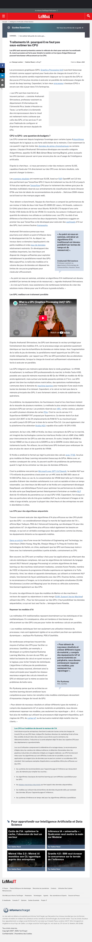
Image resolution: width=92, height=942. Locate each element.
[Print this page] (2, 80)
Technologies (38, 895)
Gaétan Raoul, (30, 62)
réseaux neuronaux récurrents (30, 785)
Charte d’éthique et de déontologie (20, 888)
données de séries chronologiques (54, 146)
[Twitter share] (2, 70)
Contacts (53, 888)
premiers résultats (21, 179)
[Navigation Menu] (3, 16)
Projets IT (44, 900)
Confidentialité (7, 934)
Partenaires (28, 895)
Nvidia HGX (40, 425)
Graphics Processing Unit (52, 70)
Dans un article (16, 540)
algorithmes (78, 139)
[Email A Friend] (2, 85)
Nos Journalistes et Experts (58, 895)
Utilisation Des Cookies (65, 888)
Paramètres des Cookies (23, 934)
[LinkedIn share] (2, 75)
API (60, 179)
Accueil (4, 21)
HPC (59, 409)
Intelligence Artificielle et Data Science (21, 21)
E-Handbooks (6, 900)
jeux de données (38, 245)
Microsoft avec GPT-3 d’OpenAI (52, 471)
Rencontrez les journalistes (41, 888)
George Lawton (17, 62)
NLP (79, 491)
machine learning (45, 386)
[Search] (88, 16)
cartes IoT (31, 718)
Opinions (23, 900)
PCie (46, 412)
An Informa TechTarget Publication (45, 10)
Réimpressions (7, 890)
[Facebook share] (2, 65)
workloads (70, 222)
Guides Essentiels (33, 900)
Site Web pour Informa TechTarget (12, 895)
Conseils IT (15, 900)
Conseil (13, 36)
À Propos (5, 888)
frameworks (42, 225)
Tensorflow (35, 185)
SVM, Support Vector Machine (68, 596)
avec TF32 (70, 455)
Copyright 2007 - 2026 (10, 931)
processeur (59, 83)
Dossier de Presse (74, 895)
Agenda (45, 895)
